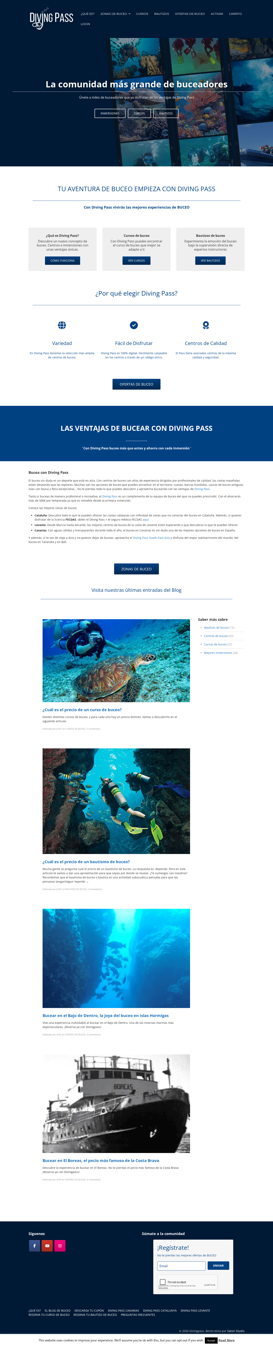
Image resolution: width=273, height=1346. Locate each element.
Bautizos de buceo (216, 627)
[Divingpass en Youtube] (47, 1246)
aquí (146, 519)
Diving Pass (202, 489)
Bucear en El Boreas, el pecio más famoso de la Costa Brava (101, 1160)
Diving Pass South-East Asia (151, 538)
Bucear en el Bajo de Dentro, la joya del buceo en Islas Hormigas (106, 1015)
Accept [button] (211, 1340)
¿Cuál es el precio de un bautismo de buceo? (86, 861)
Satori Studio (235, 1331)
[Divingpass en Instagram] (60, 1246)
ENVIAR (218, 1265)
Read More (226, 1340)
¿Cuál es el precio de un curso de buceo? (82, 709)
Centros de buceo (216, 636)
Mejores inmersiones (218, 653)
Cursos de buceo (215, 644)
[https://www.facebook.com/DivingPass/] (34, 1246)
